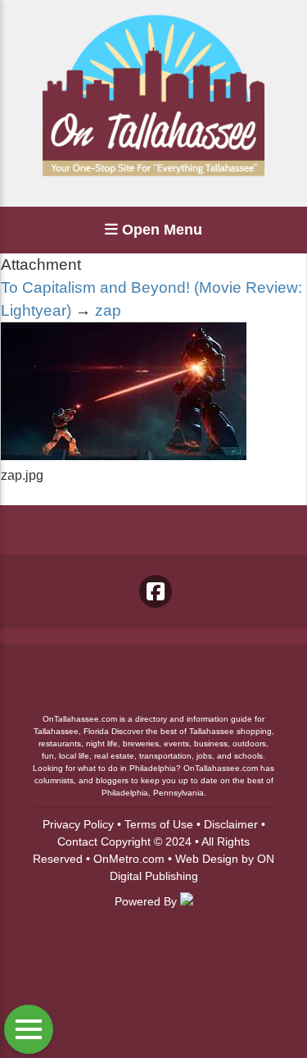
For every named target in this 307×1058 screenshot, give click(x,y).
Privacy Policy (78, 824)
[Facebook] (155, 591)
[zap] (123, 456)
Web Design (206, 858)
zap (108, 310)
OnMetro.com (129, 858)
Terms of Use (158, 824)
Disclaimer (231, 824)
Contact (77, 841)
